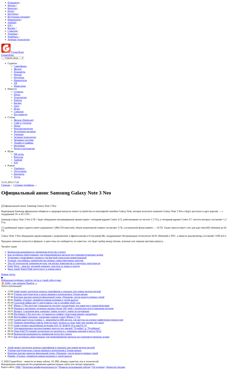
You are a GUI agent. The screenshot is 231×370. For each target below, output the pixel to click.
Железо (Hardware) (24, 120)
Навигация (20, 86)
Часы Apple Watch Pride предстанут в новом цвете (34, 269)
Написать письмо (115, 367)
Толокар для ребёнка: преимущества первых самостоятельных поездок (45, 260)
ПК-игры (19, 154)
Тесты (17, 177)
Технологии (20, 97)
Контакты (19, 174)
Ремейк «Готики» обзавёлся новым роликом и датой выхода (46, 300)
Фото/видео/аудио (23, 128)
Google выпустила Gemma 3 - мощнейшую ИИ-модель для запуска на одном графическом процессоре (68, 319)
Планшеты (13, 2)
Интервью (19, 145)
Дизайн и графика (23, 142)
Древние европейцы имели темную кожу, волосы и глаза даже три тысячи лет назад (59, 322)
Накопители (14, 19)
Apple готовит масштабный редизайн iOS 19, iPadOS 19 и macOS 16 (50, 325)
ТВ (15, 83)
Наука (17, 94)
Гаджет (17, 52)
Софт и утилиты (22, 123)
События (12, 31)
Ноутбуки (13, 14)
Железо (18, 69)
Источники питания (18, 16)
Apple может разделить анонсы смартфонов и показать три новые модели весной (57, 291)
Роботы (18, 100)
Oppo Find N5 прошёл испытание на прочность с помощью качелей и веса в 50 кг (58, 331)
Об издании (20, 171)
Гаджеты (18, 91)
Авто (16, 106)
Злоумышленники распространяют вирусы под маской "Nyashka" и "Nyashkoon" (57, 328)
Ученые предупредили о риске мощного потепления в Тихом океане (51, 294)
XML (18, 367)
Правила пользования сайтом (74, 367)
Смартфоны (20, 66)
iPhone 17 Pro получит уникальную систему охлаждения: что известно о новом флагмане (62, 305)
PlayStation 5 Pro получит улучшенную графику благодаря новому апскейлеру (56, 314)
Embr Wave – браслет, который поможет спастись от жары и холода (44, 266)
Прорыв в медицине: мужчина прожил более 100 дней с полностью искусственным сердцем (63, 308)
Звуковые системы (24, 140)
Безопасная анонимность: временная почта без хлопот (37, 252)
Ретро (11, 11)
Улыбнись (13, 36)
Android (12, 22)
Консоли (12, 8)
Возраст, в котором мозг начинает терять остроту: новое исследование (51, 311)
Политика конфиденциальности (39, 367)
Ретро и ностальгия (24, 148)
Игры (17, 108)
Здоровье (12, 33)
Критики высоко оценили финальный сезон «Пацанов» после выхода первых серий (59, 297)
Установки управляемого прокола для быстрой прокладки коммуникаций (47, 257)
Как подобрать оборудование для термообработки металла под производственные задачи (55, 254)
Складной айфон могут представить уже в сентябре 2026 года (47, 302)
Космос (11, 28)
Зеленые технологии (19, 39)
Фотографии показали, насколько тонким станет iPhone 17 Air (47, 317)
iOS (9, 25)
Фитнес (12, 5)
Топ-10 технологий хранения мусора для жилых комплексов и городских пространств (54, 263)
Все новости (20, 114)
